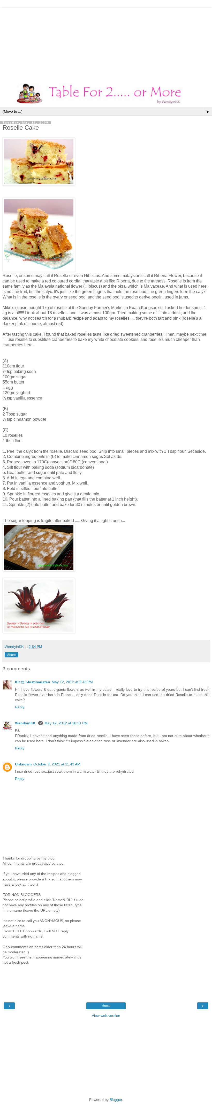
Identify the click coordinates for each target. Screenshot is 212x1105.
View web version (106, 1016)
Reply (19, 707)
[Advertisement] (106, 44)
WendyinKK (26, 723)
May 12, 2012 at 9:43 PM (72, 682)
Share (11, 655)
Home (106, 1006)
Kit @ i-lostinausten (32, 682)
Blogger (116, 1100)
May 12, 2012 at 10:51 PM (66, 723)
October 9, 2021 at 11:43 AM (56, 764)
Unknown (23, 764)
